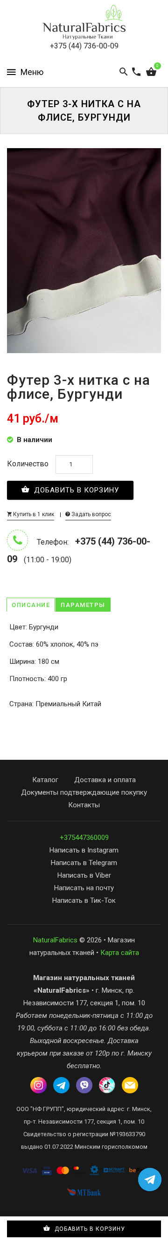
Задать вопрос (90, 514)
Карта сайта (119, 952)
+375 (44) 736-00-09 (84, 45)
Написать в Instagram (84, 850)
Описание (31, 604)
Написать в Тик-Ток (84, 900)
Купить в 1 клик (33, 514)
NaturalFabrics (55, 940)
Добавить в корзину (75, 490)
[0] (151, 72)
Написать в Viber (84, 875)
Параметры (83, 604)
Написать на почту (84, 888)
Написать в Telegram (84, 863)
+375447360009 (84, 837)
